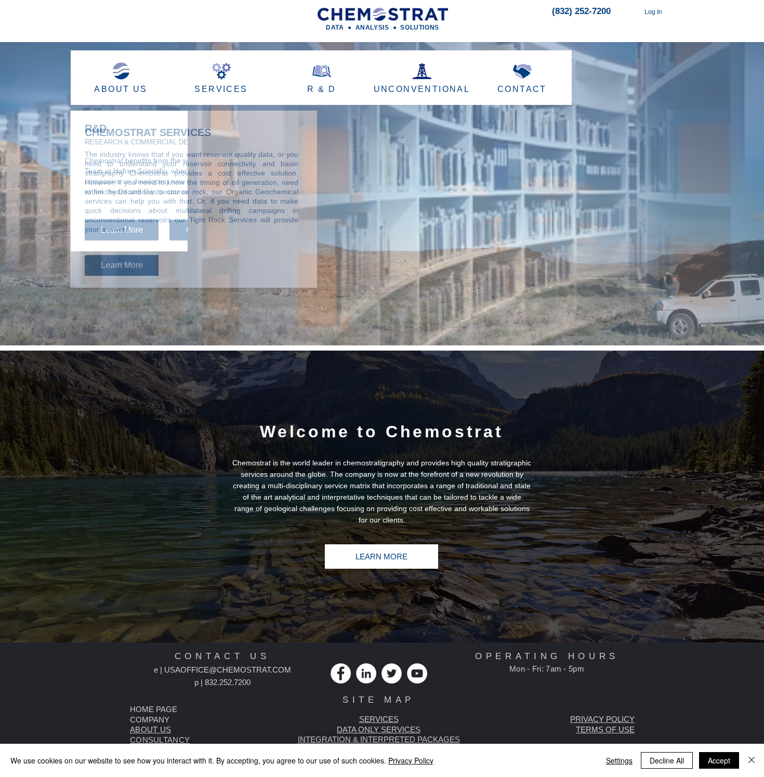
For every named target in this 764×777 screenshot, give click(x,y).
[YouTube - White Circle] (417, 673)
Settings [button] (619, 760)
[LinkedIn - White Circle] (366, 673)
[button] (602, 719)
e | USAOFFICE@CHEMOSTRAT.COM (222, 669)
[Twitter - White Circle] (391, 673)
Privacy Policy (410, 760)
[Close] (751, 760)
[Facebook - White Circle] (341, 673)
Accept (719, 760)
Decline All (667, 760)
